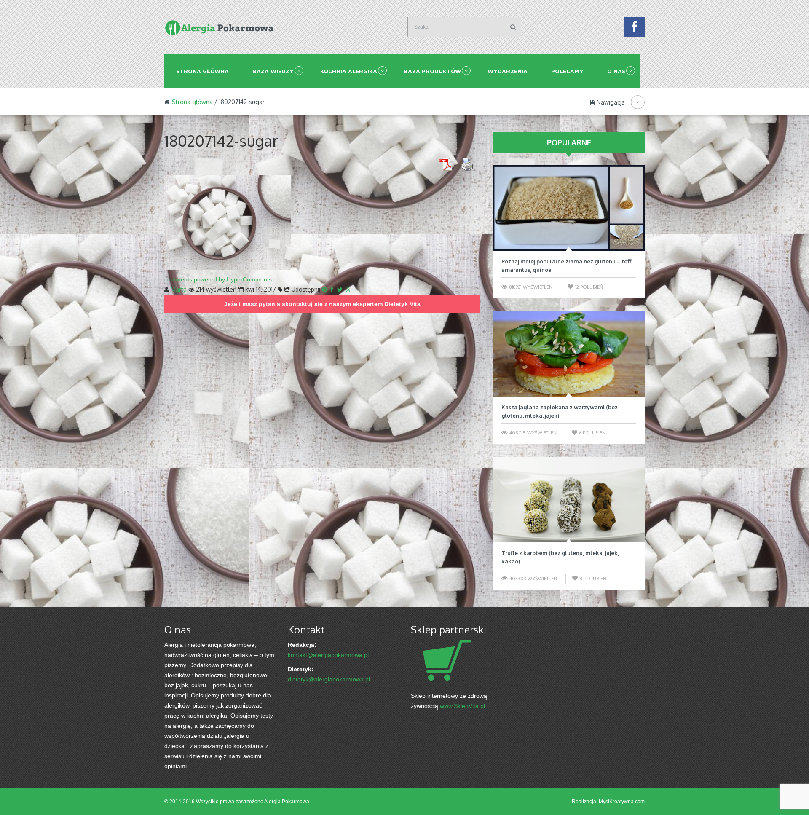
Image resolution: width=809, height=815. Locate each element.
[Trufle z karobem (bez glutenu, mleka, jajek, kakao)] (569, 499)
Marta (179, 289)
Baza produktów (432, 71)
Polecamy (567, 71)
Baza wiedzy (273, 71)
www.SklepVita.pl (462, 705)
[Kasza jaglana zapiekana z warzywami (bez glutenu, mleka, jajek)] (569, 354)
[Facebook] (634, 29)
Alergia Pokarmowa (286, 801)
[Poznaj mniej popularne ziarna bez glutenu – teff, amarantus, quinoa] (569, 208)
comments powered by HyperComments (218, 279)
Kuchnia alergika (348, 71)
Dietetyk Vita (402, 303)
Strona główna (202, 71)
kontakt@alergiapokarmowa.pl (328, 654)
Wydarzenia (508, 71)
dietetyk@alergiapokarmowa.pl (329, 679)
